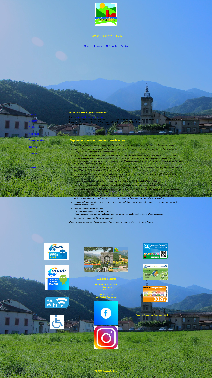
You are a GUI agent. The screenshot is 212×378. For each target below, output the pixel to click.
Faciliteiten (34, 127)
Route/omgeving (36, 140)
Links (31, 160)
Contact (32, 167)
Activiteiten (34, 134)
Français (98, 46)
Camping (33, 121)
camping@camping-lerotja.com (90, 117)
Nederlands (111, 46)
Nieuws (32, 114)
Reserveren (34, 153)
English (124, 46)
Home (87, 46)
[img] (106, 14)
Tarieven (33, 146)
